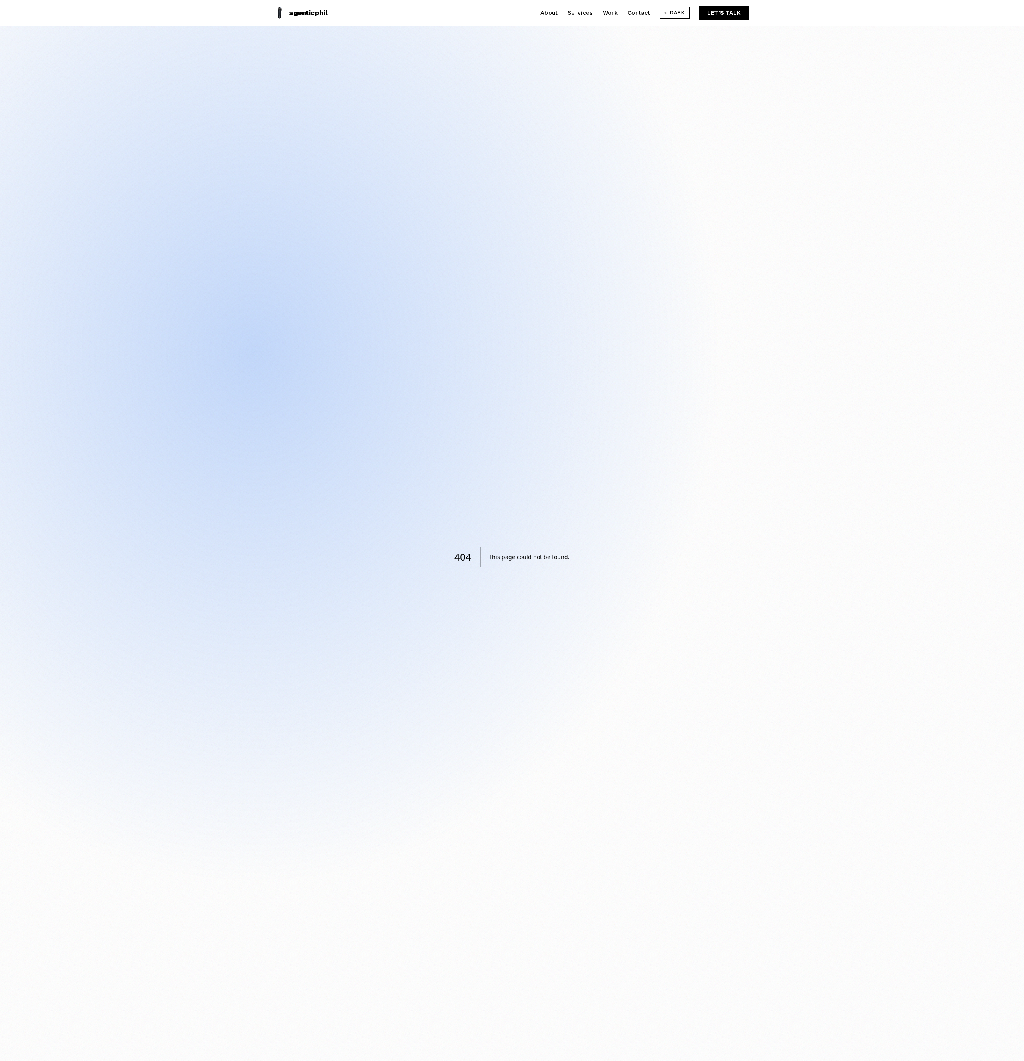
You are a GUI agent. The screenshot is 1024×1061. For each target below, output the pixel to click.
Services (580, 12)
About (549, 12)
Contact (639, 12)
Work (610, 12)
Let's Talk (724, 12)
